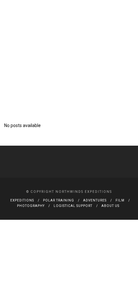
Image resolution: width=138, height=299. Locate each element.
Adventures (95, 200)
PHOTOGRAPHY (31, 206)
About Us (110, 206)
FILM (120, 200)
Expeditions (22, 200)
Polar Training (58, 200)
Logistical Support (73, 206)
